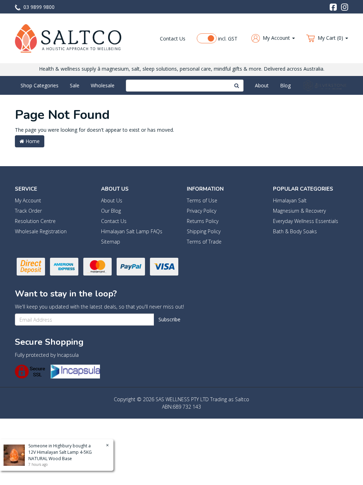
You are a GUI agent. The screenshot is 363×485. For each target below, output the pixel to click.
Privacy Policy (201, 210)
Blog (285, 85)
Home (32, 141)
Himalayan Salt (290, 200)
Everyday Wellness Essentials (305, 221)
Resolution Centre (35, 221)
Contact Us (172, 38)
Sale (74, 85)
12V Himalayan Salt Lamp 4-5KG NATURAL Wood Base (60, 455)
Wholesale (103, 85)
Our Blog (111, 210)
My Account (28, 200)
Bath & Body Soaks (295, 231)
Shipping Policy (203, 231)
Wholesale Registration (41, 231)
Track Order (28, 210)
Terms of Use (202, 200)
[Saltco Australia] (68, 37)
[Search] (237, 86)
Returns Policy (202, 221)
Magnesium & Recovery (299, 210)
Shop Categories (39, 85)
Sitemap (110, 241)
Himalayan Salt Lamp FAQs (131, 231)
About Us (111, 200)
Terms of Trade (204, 241)
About (262, 85)
